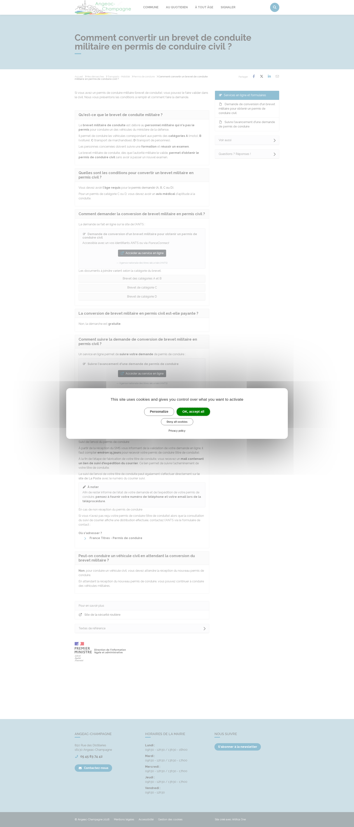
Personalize (159, 411)
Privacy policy (177, 430)
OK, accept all (193, 411)
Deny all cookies (177, 421)
